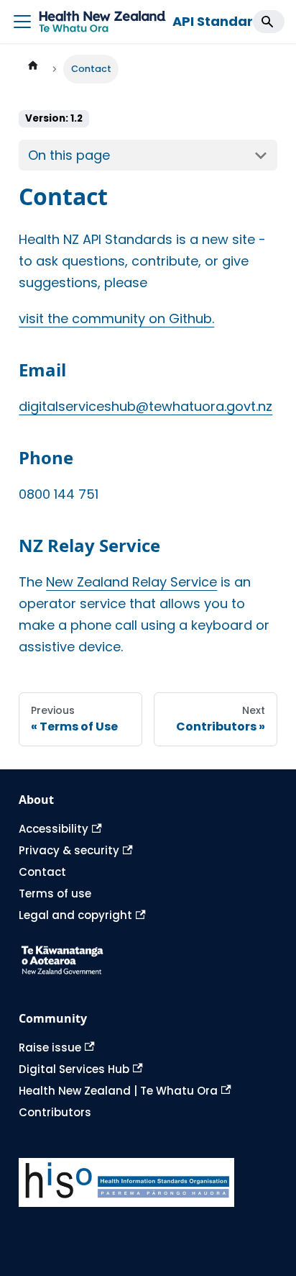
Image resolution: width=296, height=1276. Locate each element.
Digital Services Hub (74, 1069)
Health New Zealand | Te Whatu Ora (118, 1090)
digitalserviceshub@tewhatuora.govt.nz (145, 406)
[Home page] (32, 69)
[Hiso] (148, 1183)
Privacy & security (69, 850)
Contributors (55, 1112)
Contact (42, 871)
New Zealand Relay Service (131, 582)
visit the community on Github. (116, 318)
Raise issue (50, 1047)
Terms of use (55, 893)
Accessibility (53, 828)
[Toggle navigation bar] (22, 21)
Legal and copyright (75, 915)
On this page (69, 155)
